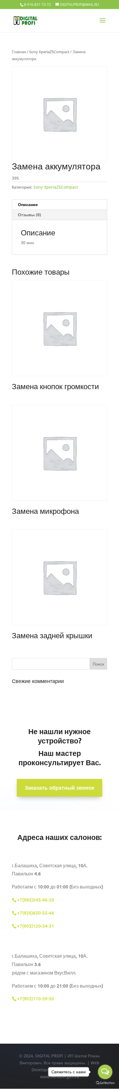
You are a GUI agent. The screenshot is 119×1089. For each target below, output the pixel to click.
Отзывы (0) (29, 214)
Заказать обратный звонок (59, 787)
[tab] (59, 205)
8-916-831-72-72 (37, 4)
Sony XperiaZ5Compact (49, 51)
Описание (28, 204)
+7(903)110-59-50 (35, 998)
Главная (19, 51)
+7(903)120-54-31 (36, 925)
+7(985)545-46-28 (35, 899)
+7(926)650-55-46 (35, 912)
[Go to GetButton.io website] (105, 1083)
